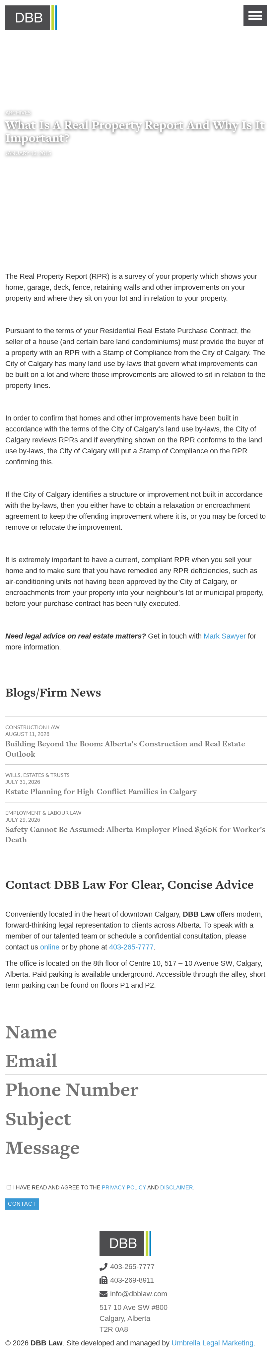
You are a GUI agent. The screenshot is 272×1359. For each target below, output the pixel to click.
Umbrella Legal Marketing (212, 1343)
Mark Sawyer (225, 636)
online (49, 947)
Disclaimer (176, 1187)
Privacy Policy (124, 1187)
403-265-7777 (131, 947)
